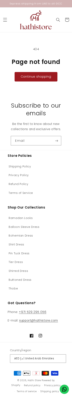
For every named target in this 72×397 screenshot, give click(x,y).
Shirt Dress (16, 244)
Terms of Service (21, 193)
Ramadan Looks (21, 218)
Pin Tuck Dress (19, 253)
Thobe (13, 288)
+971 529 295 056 (32, 312)
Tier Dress (16, 262)
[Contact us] (64, 389)
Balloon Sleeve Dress (24, 227)
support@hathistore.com (38, 320)
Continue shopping (36, 76)
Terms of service (27, 391)
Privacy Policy (19, 175)
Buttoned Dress (20, 280)
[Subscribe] (56, 140)
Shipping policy (49, 391)
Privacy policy (52, 385)
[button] (5, 19)
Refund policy (32, 385)
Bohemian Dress (21, 236)
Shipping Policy (20, 166)
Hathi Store (34, 380)
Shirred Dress (18, 271)
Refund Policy (18, 184)
